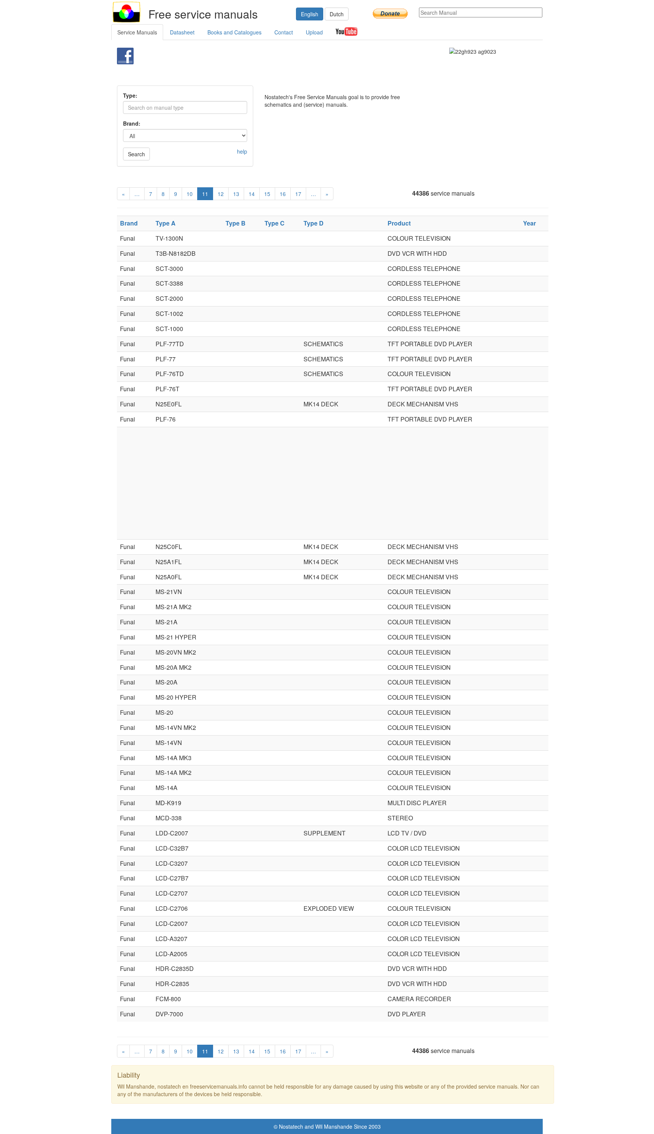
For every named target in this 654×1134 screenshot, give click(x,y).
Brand (129, 223)
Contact (283, 32)
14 (252, 194)
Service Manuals (137, 32)
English (309, 14)
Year (529, 223)
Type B (236, 223)
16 (283, 194)
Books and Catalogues (234, 32)
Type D (314, 223)
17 (298, 194)
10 (190, 194)
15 (267, 194)
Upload (314, 32)
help (242, 151)
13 (236, 194)
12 (221, 194)
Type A (166, 223)
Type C (275, 223)
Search (136, 154)
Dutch (337, 14)
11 (205, 194)
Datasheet (182, 32)
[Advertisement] (314, 67)
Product (399, 223)
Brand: (131, 123)
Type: (130, 95)
